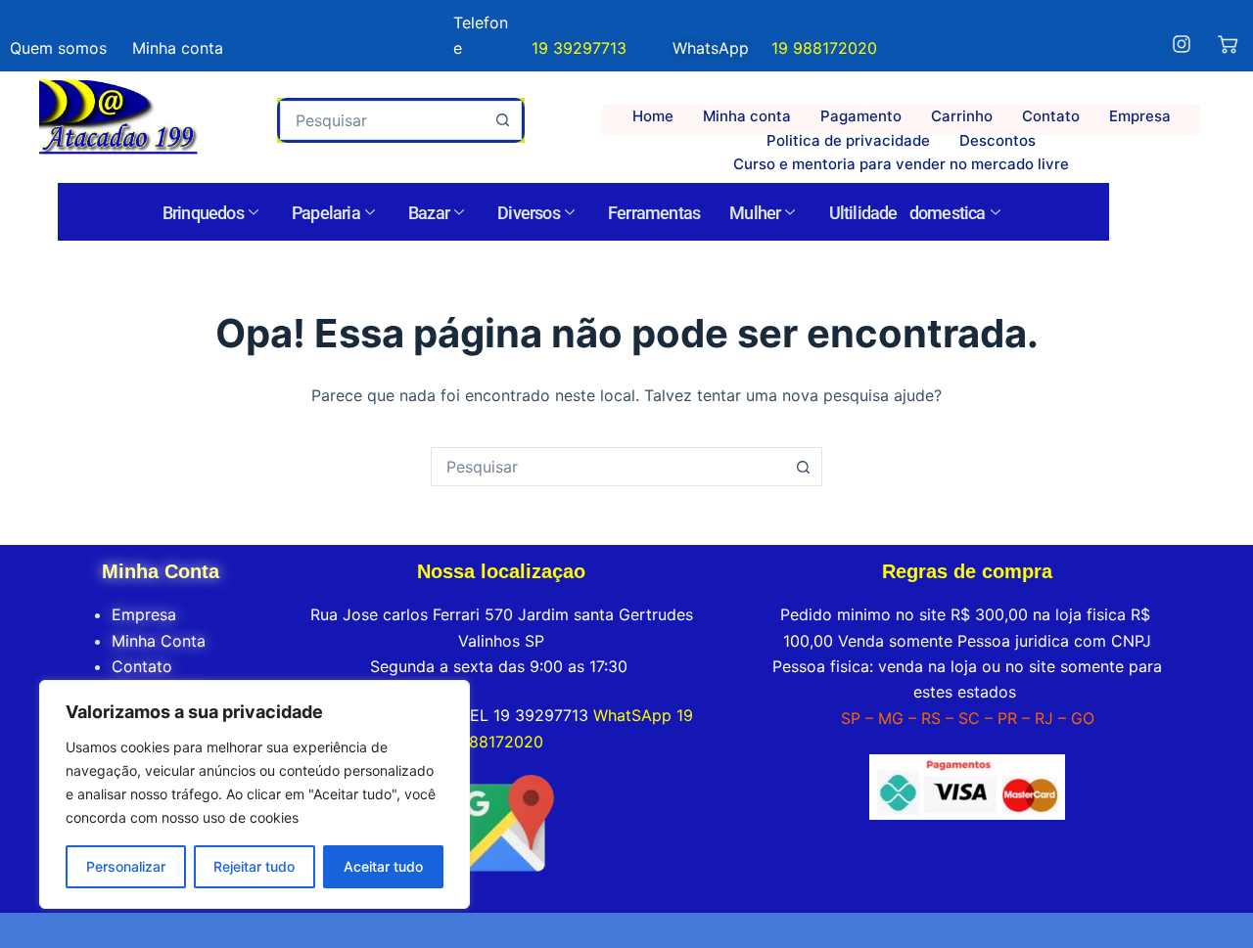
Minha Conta (159, 641)
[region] (254, 794)
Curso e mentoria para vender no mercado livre (901, 164)
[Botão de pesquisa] (502, 120)
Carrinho (962, 116)
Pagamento (861, 116)
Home (652, 116)
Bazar (428, 213)
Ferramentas (654, 213)
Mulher (754, 213)
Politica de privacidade (848, 140)
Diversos (528, 213)
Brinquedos (203, 213)
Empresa (1140, 116)
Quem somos (58, 48)
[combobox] (382, 120)
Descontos (997, 140)
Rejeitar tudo (254, 866)
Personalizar (125, 866)
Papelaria (326, 213)
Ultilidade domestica (907, 213)
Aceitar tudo (383, 866)
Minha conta (747, 116)
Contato (1051, 116)
